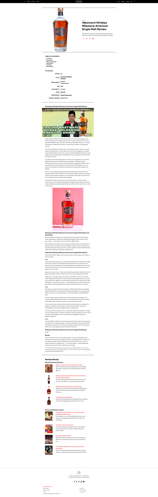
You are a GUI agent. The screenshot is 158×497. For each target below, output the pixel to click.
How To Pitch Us (83, 490)
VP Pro (119, 1)
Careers (44, 491)
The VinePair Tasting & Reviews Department (51, 493)
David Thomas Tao (66, 95)
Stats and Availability (51, 61)
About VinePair (46, 488)
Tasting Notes (49, 63)
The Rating (49, 64)
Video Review (49, 60)
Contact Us (82, 488)
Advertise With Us (46, 490)
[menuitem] (25, 1)
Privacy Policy (82, 491)
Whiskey (63, 78)
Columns (33, 1)
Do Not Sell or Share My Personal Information (79, 477)
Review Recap (49, 66)
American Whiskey (66, 76)
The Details (49, 58)
